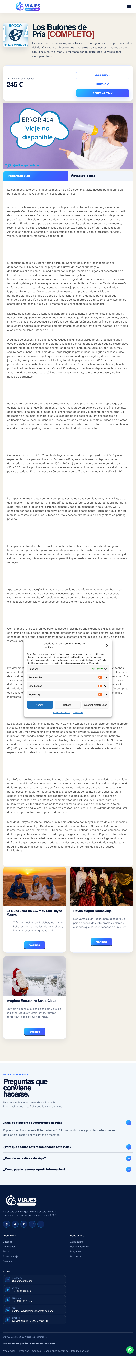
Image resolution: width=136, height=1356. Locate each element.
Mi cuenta (75, 1256)
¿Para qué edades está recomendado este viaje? (37, 1147)
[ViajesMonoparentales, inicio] (28, 6)
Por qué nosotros (79, 1246)
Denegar (67, 704)
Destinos (7, 1261)
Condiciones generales (56, 1350)
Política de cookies (61, 712)
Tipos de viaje (10, 1256)
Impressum (78, 712)
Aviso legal (9, 1350)
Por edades (9, 1246)
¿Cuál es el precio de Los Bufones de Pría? (32, 1122)
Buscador (8, 1241)
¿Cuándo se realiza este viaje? (24, 1158)
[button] (107, 645)
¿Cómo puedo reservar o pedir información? (34, 1169)
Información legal (80, 1350)
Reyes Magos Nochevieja (92, 910)
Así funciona (77, 1241)
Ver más (34, 945)
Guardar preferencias (95, 704)
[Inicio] (21, 1200)
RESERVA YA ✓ (103, 93)
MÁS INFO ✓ (103, 75)
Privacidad (23, 1350)
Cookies (36, 1350)
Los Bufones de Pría (63, 30)
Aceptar (40, 704)
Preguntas (75, 1251)
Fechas (7, 1251)
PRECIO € (102, 84)
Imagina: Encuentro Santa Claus (31, 1000)
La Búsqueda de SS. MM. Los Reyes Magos (34, 912)
